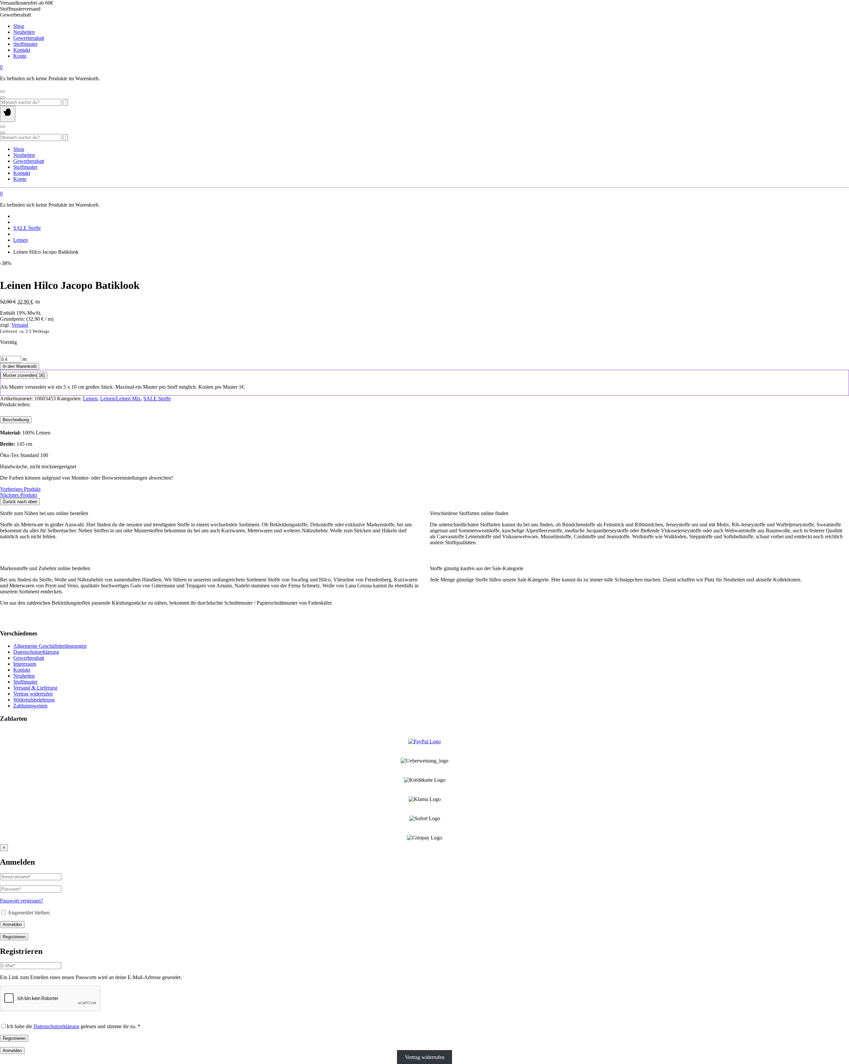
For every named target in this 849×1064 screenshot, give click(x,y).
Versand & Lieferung (35, 688)
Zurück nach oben (20, 501)
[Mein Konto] (2, 92)
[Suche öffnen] (2, 98)
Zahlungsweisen (30, 705)
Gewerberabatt (28, 38)
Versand (19, 325)
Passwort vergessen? (21, 900)
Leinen (20, 240)
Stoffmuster (25, 44)
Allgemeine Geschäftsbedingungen (50, 646)
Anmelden (12, 924)
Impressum (24, 664)
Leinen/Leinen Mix (120, 398)
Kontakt (21, 50)
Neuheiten (24, 32)
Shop (18, 26)
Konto (20, 56)
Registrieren (14, 936)
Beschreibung (16, 419)
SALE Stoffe (27, 228)
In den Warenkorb (19, 366)
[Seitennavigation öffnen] (7, 114)
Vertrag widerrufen (33, 694)
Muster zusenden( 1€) (24, 375)
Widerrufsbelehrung (34, 699)
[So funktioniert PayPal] (424, 741)
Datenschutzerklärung (36, 652)
